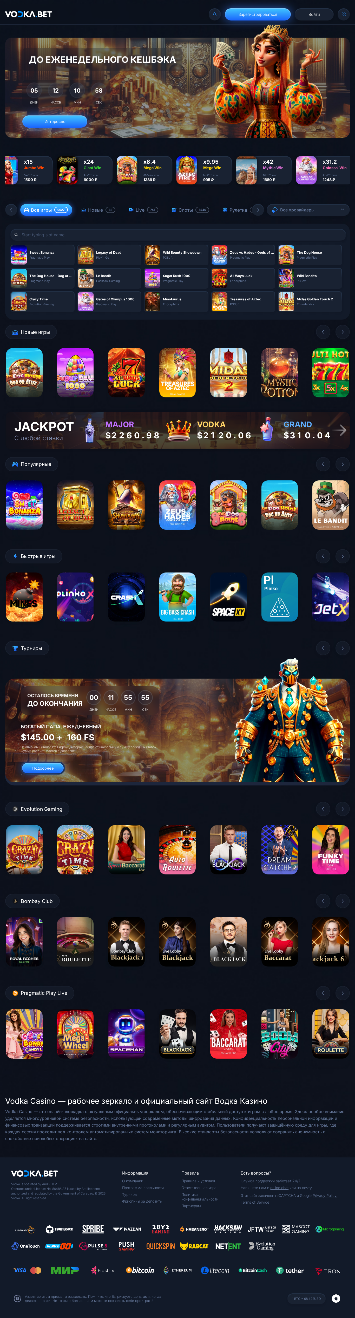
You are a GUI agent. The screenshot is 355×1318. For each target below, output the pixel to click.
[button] (11, 210)
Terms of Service (255, 1202)
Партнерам (191, 1206)
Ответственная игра (198, 1187)
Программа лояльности (143, 1187)
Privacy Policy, (325, 1195)
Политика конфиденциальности (199, 1196)
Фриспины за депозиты (142, 1201)
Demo (24, 401)
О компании (132, 1181)
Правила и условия (198, 1181)
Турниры (129, 1194)
